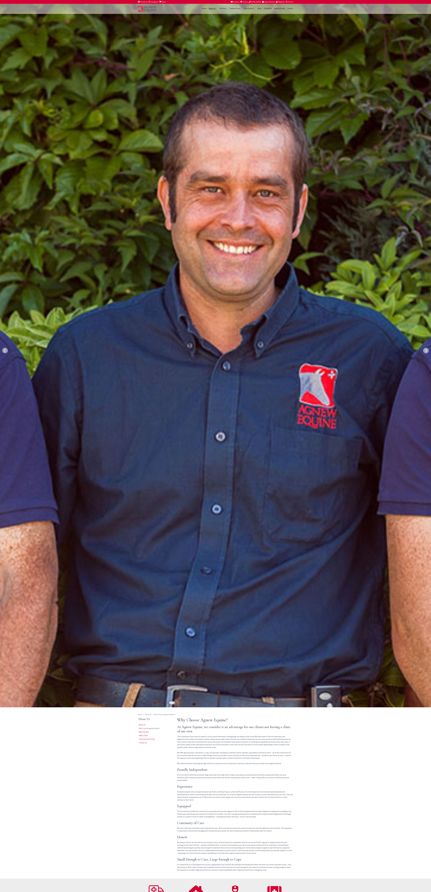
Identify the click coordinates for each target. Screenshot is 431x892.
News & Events (279, 8)
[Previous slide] (5, 350)
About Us (148, 714)
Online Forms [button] (235, 8)
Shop (259, 8)
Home (204, 8)
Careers (290, 8)
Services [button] (223, 8)
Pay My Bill (268, 8)
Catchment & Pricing (147, 739)
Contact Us (143, 743)
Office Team (143, 735)
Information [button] (248, 8)
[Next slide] (426, 350)
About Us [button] (212, 8)
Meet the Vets (144, 732)
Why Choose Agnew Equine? (149, 728)
